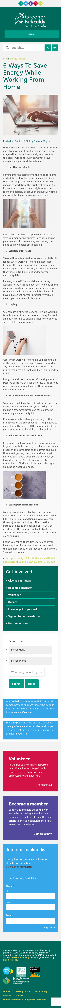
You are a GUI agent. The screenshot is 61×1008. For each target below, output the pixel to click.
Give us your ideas (19, 580)
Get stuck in (43, 785)
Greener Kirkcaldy (30, 19)
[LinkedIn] (25, 3)
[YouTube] (40, 3)
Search (16, 684)
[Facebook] (30, 3)
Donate (12, 602)
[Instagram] (35, 3)
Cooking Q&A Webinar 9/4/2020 (37, 561)
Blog (5, 58)
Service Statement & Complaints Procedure (24, 999)
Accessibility (41, 991)
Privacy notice (23, 991)
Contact (7, 995)
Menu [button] (31, 34)
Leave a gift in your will (22, 609)
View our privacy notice (19, 866)
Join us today (42, 833)
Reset (31, 684)
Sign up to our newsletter (24, 616)
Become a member (20, 587)
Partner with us (18, 623)
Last (8, 902)
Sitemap (7, 991)
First (8, 891)
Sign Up (48, 927)
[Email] (20, 3)
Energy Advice (17, 58)
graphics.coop (10, 959)
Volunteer (14, 595)
